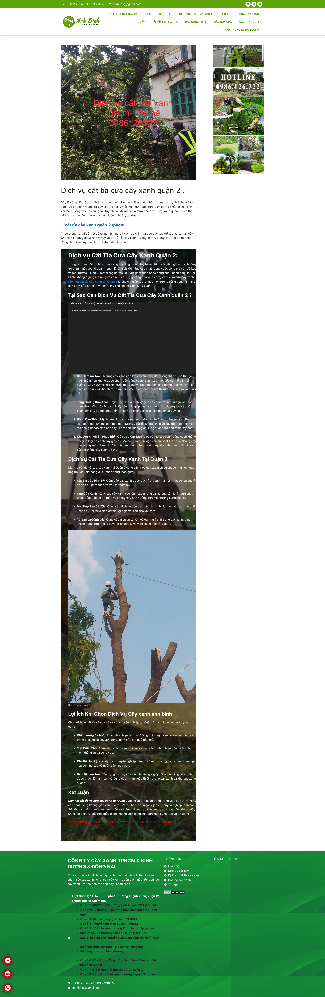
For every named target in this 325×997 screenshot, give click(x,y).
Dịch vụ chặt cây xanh (195, 14)
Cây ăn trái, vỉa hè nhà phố (158, 21)
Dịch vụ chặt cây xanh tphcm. (130, 14)
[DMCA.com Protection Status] (174, 893)
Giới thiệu (165, 14)
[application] (132, 338)
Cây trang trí (249, 21)
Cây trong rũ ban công (242, 29)
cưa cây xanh (249, 14)
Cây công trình (196, 21)
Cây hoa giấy (223, 21)
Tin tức (227, 14)
